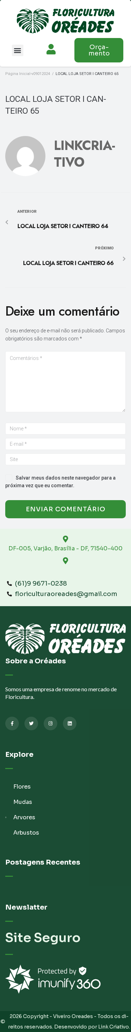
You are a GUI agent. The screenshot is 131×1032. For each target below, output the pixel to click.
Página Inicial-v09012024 (27, 73)
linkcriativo (84, 154)
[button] (17, 50)
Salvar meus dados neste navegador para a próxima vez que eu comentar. (60, 481)
